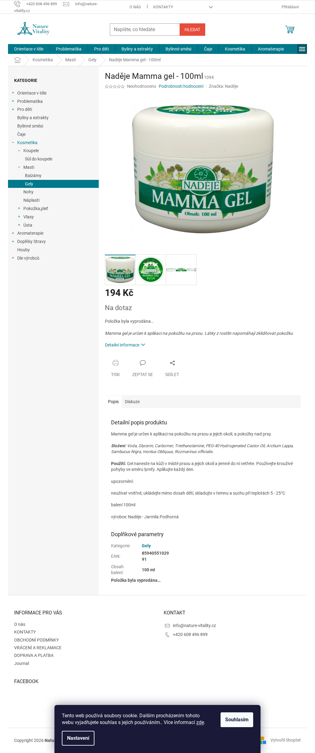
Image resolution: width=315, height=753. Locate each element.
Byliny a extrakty (33, 117)
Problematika (30, 101)
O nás (135, 7)
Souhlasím (237, 720)
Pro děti (24, 109)
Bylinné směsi (30, 125)
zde (200, 722)
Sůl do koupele (38, 158)
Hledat (192, 29)
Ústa (27, 225)
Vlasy (28, 216)
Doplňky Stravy (31, 241)
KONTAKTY (163, 7)
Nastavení (78, 738)
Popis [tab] (113, 401)
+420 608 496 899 (190, 634)
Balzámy (33, 175)
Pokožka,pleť (35, 208)
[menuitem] (29, 49)
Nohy (28, 191)
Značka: (223, 86)
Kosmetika (27, 142)
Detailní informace (122, 344)
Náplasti (31, 200)
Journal (21, 663)
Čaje (21, 134)
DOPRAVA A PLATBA (34, 655)
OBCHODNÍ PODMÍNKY (36, 640)
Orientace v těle (31, 93)
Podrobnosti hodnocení (181, 86)
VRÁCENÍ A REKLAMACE (38, 647)
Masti (28, 167)
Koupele (31, 150)
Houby (23, 249)
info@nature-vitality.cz (194, 625)
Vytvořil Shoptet (285, 740)
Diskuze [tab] (132, 401)
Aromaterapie (30, 233)
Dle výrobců (28, 258)
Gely (29, 183)
